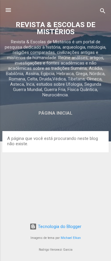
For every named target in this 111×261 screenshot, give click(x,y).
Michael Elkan (71, 238)
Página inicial (55, 113)
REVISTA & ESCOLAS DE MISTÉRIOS (55, 28)
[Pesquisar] (102, 12)
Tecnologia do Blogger (59, 226)
